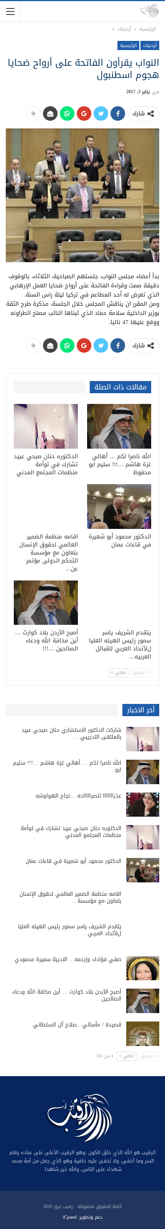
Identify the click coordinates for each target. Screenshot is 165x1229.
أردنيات (150, 45)
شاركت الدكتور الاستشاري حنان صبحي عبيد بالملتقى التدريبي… (71, 733)
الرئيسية (128, 45)
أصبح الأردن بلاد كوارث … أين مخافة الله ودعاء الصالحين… (66, 995)
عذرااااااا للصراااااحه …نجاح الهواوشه (78, 796)
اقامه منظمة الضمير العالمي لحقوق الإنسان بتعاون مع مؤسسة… (70, 897)
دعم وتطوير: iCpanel (82, 1217)
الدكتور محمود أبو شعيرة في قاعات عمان (73, 861)
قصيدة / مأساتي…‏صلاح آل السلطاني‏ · (75, 1025)
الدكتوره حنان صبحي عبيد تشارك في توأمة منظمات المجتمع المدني (71, 831)
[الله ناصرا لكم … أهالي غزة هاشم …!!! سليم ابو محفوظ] (119, 426)
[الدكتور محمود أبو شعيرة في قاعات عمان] (119, 506)
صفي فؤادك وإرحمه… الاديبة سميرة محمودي (68, 959)
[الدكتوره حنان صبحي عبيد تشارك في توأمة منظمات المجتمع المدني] (46, 426)
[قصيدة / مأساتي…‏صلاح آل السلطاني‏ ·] (142, 1033)
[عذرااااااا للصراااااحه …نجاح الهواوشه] (142, 805)
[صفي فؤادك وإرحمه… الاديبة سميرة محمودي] (142, 968)
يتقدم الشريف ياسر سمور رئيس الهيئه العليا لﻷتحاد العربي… (69, 930)
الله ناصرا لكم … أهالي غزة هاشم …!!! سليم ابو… (67, 766)
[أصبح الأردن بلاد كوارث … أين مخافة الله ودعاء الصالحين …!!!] (46, 602)
